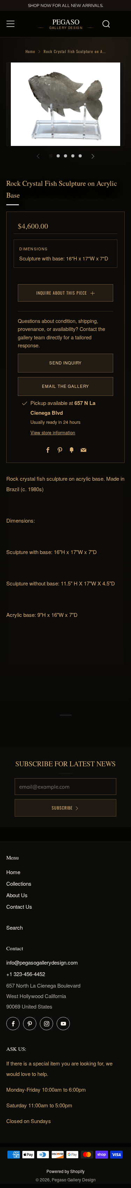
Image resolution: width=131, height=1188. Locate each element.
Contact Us (19, 906)
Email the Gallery (65, 386)
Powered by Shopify (65, 1171)
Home (30, 51)
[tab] (50, 155)
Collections (18, 883)
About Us (17, 895)
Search (14, 927)
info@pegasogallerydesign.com (42, 962)
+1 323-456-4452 (25, 973)
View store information (52, 432)
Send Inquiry (65, 363)
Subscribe (62, 808)
